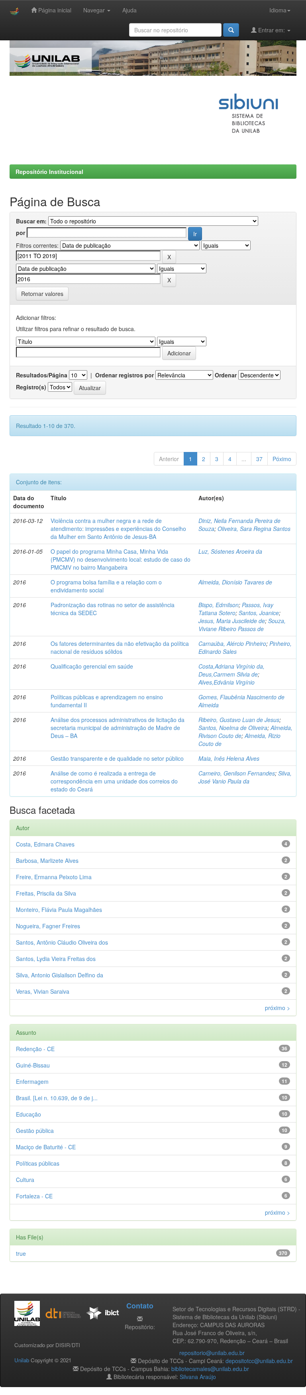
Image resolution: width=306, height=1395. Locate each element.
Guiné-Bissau (33, 1065)
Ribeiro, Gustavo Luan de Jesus (238, 720)
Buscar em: (31, 221)
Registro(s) (31, 387)
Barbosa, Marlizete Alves (47, 860)
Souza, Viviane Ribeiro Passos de (242, 625)
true (21, 1253)
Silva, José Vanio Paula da (245, 777)
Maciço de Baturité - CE (46, 1147)
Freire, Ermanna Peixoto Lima (54, 877)
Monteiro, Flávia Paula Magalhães (59, 910)
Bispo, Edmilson (218, 605)
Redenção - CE (35, 1049)
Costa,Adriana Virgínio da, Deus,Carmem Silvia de (231, 670)
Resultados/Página (41, 375)
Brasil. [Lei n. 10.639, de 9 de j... (57, 1098)
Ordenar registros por (124, 375)
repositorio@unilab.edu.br (212, 1353)
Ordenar (226, 375)
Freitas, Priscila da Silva (46, 893)
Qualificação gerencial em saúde (92, 666)
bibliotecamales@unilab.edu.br (210, 1369)
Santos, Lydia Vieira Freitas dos (56, 959)
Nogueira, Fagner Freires (48, 926)
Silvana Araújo (198, 1377)
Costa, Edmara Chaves (45, 844)
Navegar (94, 10)
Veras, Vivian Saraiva (42, 991)
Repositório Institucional (49, 172)
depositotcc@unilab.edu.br (259, 1361)
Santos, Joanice (259, 613)
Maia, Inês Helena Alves (228, 758)
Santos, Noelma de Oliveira (232, 728)
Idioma (277, 10)
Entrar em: (271, 30)
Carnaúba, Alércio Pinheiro (232, 643)
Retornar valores (42, 294)
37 (259, 459)
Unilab (21, 1360)
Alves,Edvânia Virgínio (226, 682)
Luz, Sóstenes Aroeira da (230, 551)
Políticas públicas (37, 1163)
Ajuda (129, 10)
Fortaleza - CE (34, 1196)
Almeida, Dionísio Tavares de (235, 582)
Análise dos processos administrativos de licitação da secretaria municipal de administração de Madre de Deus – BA (117, 728)
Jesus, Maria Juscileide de (231, 621)
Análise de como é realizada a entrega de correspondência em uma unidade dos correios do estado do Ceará (114, 781)
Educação (28, 1114)
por (20, 233)
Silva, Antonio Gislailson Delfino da (59, 975)
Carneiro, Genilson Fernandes (236, 773)
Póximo (282, 459)
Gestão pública (35, 1131)
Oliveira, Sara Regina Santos (254, 529)
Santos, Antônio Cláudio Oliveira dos (62, 942)
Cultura (25, 1180)
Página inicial (54, 10)
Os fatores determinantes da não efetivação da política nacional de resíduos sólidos (120, 647)
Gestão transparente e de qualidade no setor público (117, 758)
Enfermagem (32, 1081)
